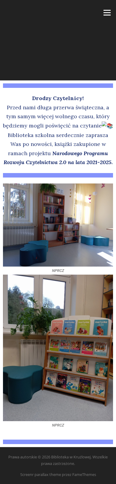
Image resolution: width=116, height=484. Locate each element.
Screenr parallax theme (40, 474)
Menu (107, 12)
